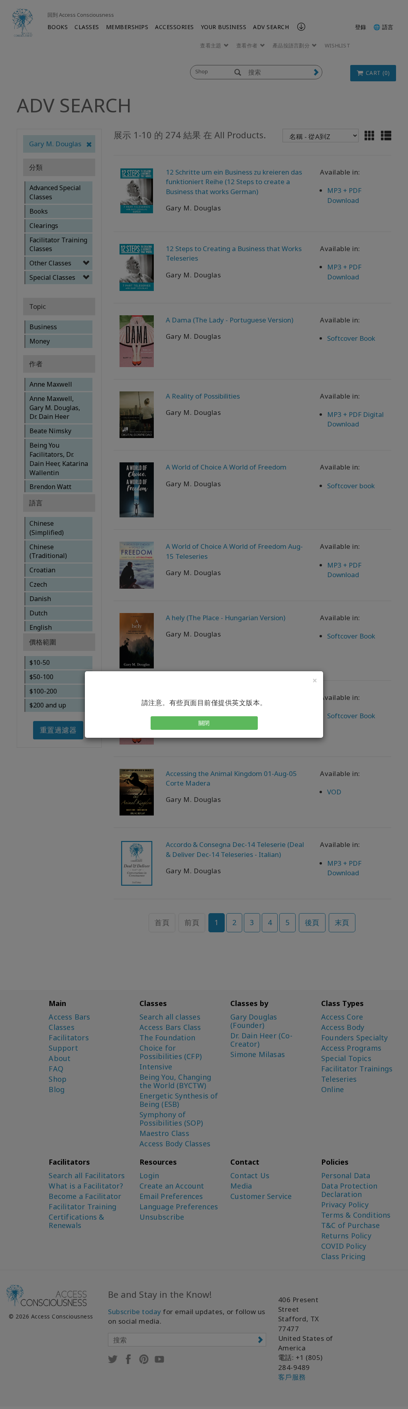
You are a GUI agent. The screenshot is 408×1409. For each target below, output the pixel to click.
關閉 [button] (204, 723)
